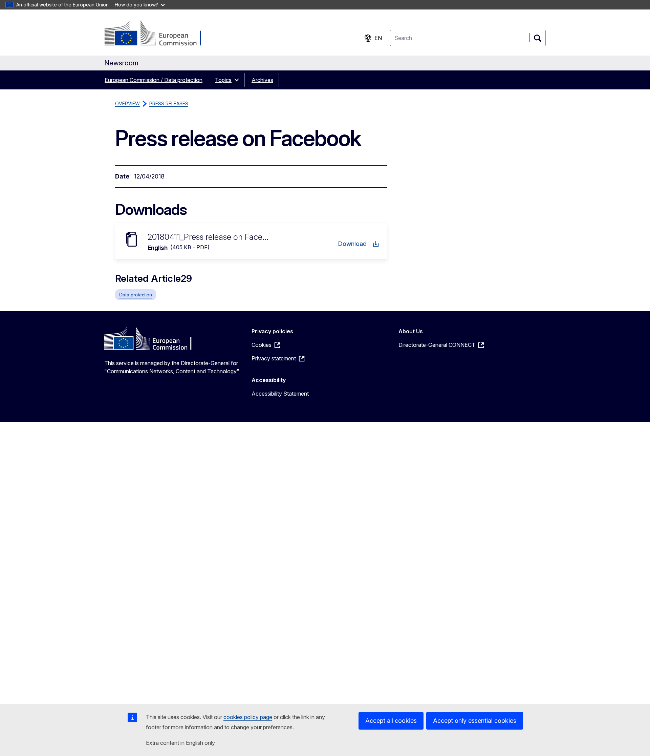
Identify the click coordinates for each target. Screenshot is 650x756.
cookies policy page (247, 717)
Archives (262, 80)
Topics (223, 80)
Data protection (135, 294)
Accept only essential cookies (474, 720)
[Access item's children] (238, 79)
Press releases (168, 103)
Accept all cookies (391, 720)
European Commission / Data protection (153, 80)
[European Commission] (159, 33)
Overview (127, 103)
